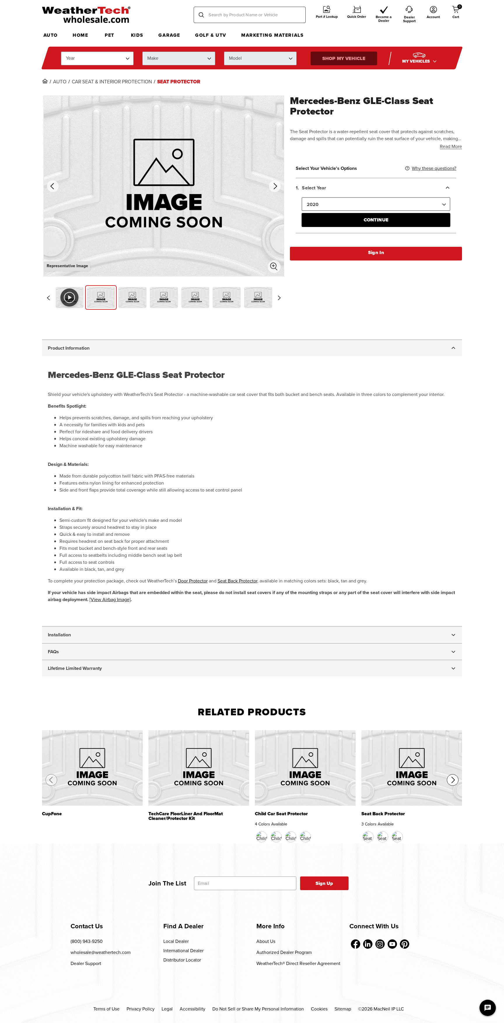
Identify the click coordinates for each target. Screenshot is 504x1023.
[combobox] (250, 15)
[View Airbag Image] (110, 599)
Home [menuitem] (80, 35)
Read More (451, 146)
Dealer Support (86, 963)
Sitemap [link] (343, 1009)
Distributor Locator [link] (182, 960)
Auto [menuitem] (50, 35)
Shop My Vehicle (343, 58)
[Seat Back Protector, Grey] (397, 837)
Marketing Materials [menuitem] (272, 35)
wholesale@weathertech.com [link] (101, 952)
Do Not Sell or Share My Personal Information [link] (258, 1009)
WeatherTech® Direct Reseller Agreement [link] (298, 963)
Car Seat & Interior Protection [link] (112, 81)
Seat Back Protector (237, 580)
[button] (327, 15)
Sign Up (324, 883)
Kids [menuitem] (137, 35)
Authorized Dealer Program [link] (284, 952)
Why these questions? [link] (434, 168)
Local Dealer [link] (176, 941)
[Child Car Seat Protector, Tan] (291, 837)
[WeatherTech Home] (86, 14)
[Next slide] (279, 297)
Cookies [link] (319, 1009)
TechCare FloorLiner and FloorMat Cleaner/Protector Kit (185, 816)
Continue (376, 219)
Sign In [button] (376, 252)
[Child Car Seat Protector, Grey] (305, 837)
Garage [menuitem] (169, 35)
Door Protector (193, 580)
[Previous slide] (48, 297)
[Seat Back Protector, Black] (368, 837)
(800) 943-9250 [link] (87, 941)
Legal (167, 1009)
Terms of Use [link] (106, 1009)
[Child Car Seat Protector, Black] (261, 837)
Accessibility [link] (192, 1009)
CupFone (52, 814)
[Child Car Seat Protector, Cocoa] (276, 837)
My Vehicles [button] (416, 61)
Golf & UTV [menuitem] (210, 35)
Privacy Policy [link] (141, 1009)
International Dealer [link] (183, 950)
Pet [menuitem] (109, 35)
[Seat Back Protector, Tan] (382, 837)
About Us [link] (265, 941)
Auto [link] (59, 81)
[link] (44, 81)
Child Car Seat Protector (281, 814)
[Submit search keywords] (201, 14)
